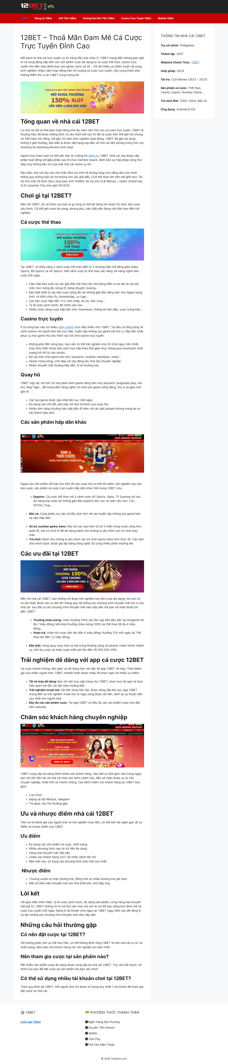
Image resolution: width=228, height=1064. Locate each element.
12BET (24, 18)
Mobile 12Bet (166, 18)
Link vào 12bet (31, 1022)
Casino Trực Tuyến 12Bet (136, 18)
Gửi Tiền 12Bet (67, 18)
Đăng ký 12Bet (43, 18)
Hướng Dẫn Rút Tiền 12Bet (99, 18)
